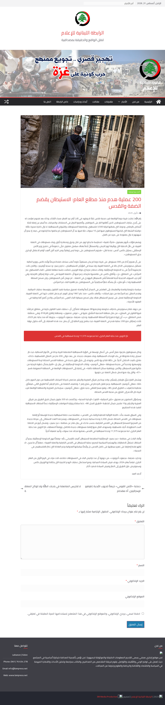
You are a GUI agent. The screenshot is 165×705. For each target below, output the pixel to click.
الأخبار (124, 102)
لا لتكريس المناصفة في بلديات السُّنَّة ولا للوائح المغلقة (52, 488)
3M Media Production (107, 697)
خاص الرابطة (62, 102)
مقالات (95, 102)
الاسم (140, 565)
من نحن (135, 102)
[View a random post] (6, 102)
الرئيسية (148, 102)
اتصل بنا (47, 102)
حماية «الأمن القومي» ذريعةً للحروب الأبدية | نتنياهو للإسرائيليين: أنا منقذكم (113, 488)
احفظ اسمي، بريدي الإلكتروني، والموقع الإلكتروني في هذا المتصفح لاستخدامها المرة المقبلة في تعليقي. (83, 613)
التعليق (139, 521)
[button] (119, 101)
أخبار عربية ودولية (134, 191)
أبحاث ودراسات (80, 102)
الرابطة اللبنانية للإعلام (82, 32)
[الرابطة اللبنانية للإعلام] (82, 52)
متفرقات (108, 102)
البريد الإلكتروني (135, 581)
